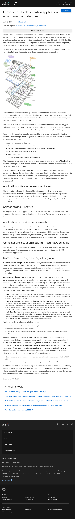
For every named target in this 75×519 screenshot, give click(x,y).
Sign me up (6, 480)
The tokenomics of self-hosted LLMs (18, 410)
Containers (20, 26)
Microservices (31, 26)
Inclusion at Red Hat (7, 499)
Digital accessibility (7, 512)
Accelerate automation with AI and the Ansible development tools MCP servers (33, 405)
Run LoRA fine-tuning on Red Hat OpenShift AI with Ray (25, 392)
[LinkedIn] (58, 425)
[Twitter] (67, 425)
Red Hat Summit (52, 499)
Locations (4, 497)
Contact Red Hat (29, 497)
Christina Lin (23, 22)
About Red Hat (5, 495)
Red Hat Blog (51, 497)
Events (50, 495)
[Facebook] (72, 425)
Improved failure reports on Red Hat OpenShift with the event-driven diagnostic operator (37, 396)
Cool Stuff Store (29, 499)
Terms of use (28, 509)
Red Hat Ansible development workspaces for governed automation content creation (36, 401)
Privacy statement (6, 509)
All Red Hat (65, 5)
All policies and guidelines (55, 509)
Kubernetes (41, 26)
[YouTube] (63, 425)
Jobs (26, 495)
